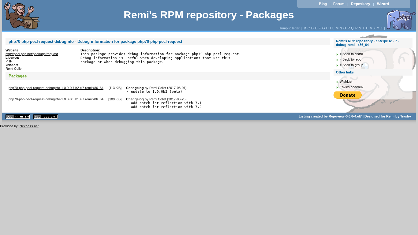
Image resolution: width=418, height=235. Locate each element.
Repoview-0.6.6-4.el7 (345, 116)
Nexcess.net (29, 126)
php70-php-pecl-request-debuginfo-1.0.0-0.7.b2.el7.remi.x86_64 (56, 88)
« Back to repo (350, 59)
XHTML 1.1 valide (18, 116)
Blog (323, 4)
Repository (360, 4)
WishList (346, 81)
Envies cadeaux (352, 87)
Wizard (383, 4)
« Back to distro (351, 54)
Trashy (405, 116)
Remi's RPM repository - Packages (209, 15)
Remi (390, 116)
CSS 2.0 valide (45, 116)
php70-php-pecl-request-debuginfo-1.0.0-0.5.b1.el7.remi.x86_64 (56, 99)
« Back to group (351, 65)
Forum (339, 4)
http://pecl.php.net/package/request (32, 54)
